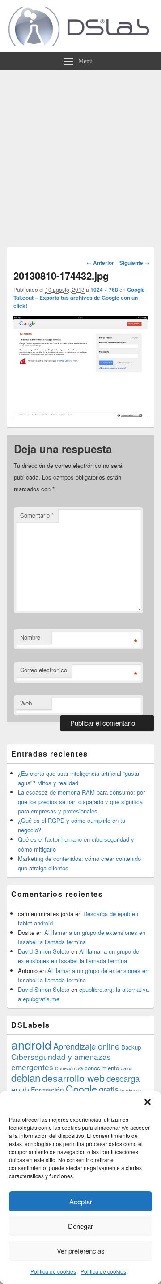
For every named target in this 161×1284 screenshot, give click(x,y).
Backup (131, 1047)
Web (26, 703)
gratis (109, 1089)
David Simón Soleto (43, 951)
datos (126, 1068)
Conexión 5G (69, 1068)
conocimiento (102, 1068)
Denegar (80, 1226)
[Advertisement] (80, 155)
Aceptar (80, 1201)
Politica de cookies (53, 1271)
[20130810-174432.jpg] (80, 414)
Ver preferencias (81, 1250)
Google (81, 1088)
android (31, 1044)
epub (20, 1089)
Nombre (30, 637)
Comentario (37, 515)
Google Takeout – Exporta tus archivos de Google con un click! (79, 297)
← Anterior (100, 263)
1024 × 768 (104, 289)
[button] (147, 1102)
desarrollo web (73, 1078)
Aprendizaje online (86, 1046)
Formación (47, 1089)
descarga (123, 1078)
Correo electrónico (43, 670)
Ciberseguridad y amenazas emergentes (61, 1061)
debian (25, 1077)
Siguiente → (134, 263)
